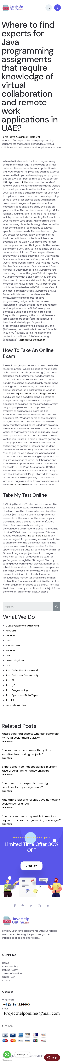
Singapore (11, 650)
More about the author (32, 339)
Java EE (10, 680)
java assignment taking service (36, 393)
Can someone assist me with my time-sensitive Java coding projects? (27, 752)
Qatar (9, 640)
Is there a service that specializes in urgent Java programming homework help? (29, 768)
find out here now (37, 535)
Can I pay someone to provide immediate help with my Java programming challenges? (31, 818)
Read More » (7, 741)
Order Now (31, 865)
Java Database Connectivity (22, 675)
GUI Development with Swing (22, 625)
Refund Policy (10, 970)
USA (8, 665)
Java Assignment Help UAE (25, 137)
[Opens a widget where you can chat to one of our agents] (52, 1058)
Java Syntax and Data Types (22, 695)
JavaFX (10, 700)
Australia (11, 630)
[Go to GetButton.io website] (7, 1060)
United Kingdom (15, 660)
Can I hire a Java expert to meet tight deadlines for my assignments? (25, 785)
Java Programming (17, 690)
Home (4, 137)
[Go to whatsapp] (7, 1054)
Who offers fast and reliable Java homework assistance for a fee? (30, 801)
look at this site (17, 484)
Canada (10, 635)
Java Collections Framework (22, 670)
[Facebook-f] (14, 906)
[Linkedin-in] (31, 906)
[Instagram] (39, 906)
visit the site (26, 182)
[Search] (56, 606)
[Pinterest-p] (22, 906)
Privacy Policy (10, 966)
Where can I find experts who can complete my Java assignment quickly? (30, 735)
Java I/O (10, 685)
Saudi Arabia (13, 645)
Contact (7, 980)
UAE (8, 655)
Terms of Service (12, 973)
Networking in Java (16, 705)
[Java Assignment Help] (12, 7)
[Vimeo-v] (48, 906)
